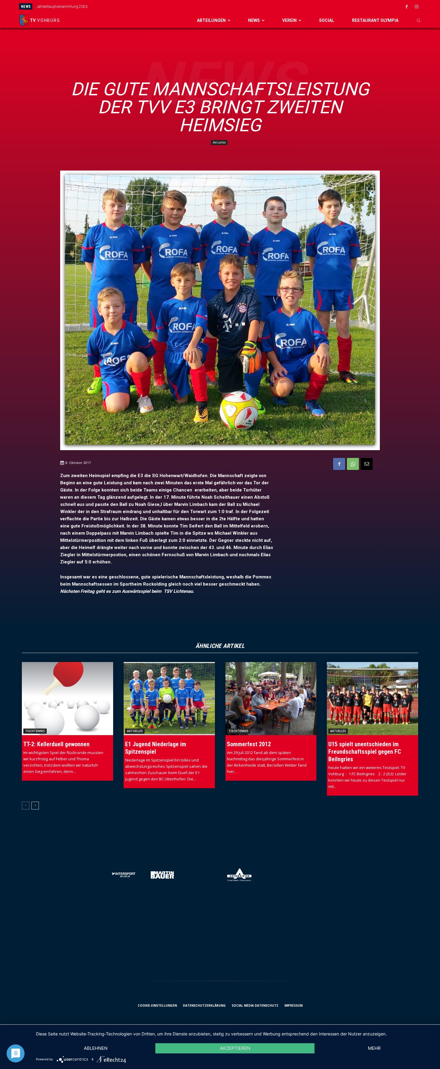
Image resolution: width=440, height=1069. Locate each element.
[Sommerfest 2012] (271, 698)
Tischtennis (35, 731)
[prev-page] (25, 805)
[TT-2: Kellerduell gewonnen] (67, 698)
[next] (250, 6)
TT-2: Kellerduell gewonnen (56, 744)
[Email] (367, 464)
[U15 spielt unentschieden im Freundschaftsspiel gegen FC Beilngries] (372, 698)
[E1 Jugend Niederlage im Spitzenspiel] (169, 698)
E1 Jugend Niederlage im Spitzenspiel (155, 748)
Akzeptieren (235, 1048)
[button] (418, 20)
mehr (374, 1048)
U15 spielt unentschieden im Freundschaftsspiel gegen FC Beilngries (364, 752)
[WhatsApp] (353, 464)
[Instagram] (416, 7)
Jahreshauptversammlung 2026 (62, 6)
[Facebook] (407, 7)
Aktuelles (219, 142)
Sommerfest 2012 (249, 744)
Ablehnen (95, 1048)
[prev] (241, 6)
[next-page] (35, 805)
